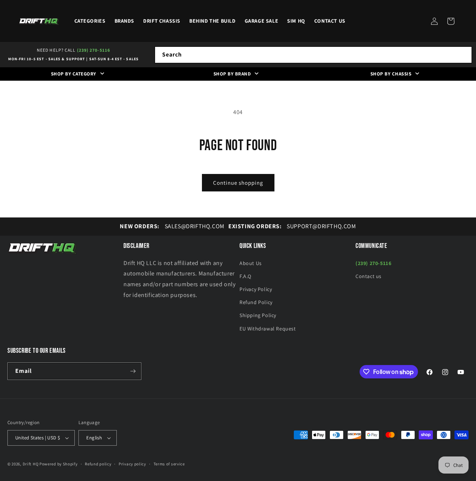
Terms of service (169, 464)
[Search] (464, 54)
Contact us (369, 276)
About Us (250, 263)
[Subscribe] (133, 371)
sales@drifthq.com (172, 226)
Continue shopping (238, 182)
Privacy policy (132, 464)
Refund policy (98, 464)
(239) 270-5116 (93, 50)
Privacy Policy (255, 289)
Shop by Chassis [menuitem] (391, 74)
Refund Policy (256, 302)
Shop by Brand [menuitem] (232, 74)
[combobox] (313, 54)
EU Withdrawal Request (267, 328)
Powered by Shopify (58, 464)
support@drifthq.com (292, 226)
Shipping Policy (257, 315)
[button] (451, 21)
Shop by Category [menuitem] (73, 74)
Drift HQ (31, 464)
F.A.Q (245, 276)
